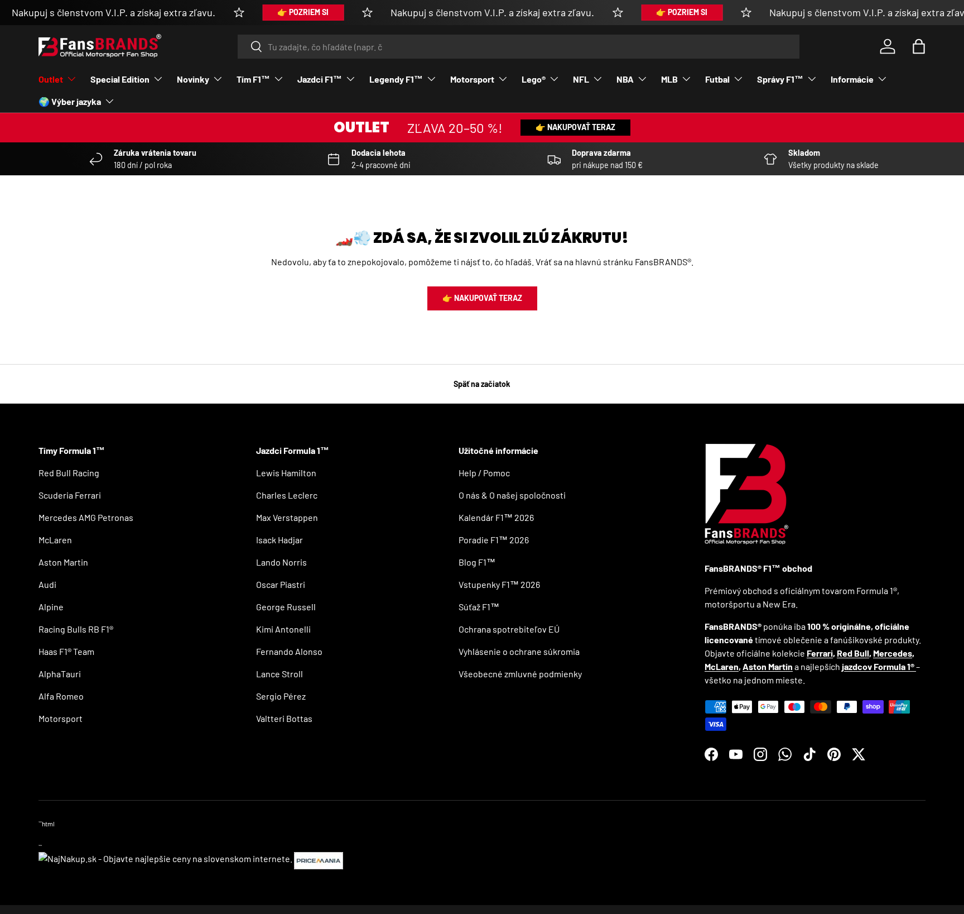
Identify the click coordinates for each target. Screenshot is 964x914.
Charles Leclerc (286, 495)
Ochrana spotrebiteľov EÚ (509, 629)
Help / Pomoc (484, 472)
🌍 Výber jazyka (69, 101)
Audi (47, 584)
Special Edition (120, 79)
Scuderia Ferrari (69, 495)
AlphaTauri (59, 673)
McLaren (55, 539)
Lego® (534, 79)
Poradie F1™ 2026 (494, 539)
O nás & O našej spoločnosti (512, 495)
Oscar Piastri (280, 584)
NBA (625, 79)
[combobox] (518, 47)
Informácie (852, 79)
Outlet (50, 79)
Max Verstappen (287, 517)
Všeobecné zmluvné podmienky (520, 673)
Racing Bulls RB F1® (75, 629)
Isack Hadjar (279, 539)
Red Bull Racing (68, 472)
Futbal (717, 79)
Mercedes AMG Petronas (85, 517)
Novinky (193, 79)
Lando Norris (281, 562)
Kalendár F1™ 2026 (496, 517)
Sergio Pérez (281, 696)
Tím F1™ (253, 79)
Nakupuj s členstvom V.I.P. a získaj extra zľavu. (113, 12)
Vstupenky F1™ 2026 (499, 584)
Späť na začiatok (482, 384)
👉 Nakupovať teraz (575, 127)
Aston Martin (63, 562)
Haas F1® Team (66, 651)
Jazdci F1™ (319, 79)
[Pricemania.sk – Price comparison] (318, 858)
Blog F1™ (477, 562)
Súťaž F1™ (479, 606)
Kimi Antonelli (283, 629)
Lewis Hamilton (286, 472)
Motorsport (472, 79)
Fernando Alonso (289, 651)
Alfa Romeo (61, 696)
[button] (919, 46)
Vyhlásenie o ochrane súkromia (519, 651)
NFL (581, 79)
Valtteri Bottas (284, 718)
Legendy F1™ (396, 79)
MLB (669, 79)
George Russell (286, 606)
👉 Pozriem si (303, 12)
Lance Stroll (279, 673)
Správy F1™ (780, 79)
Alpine (51, 606)
